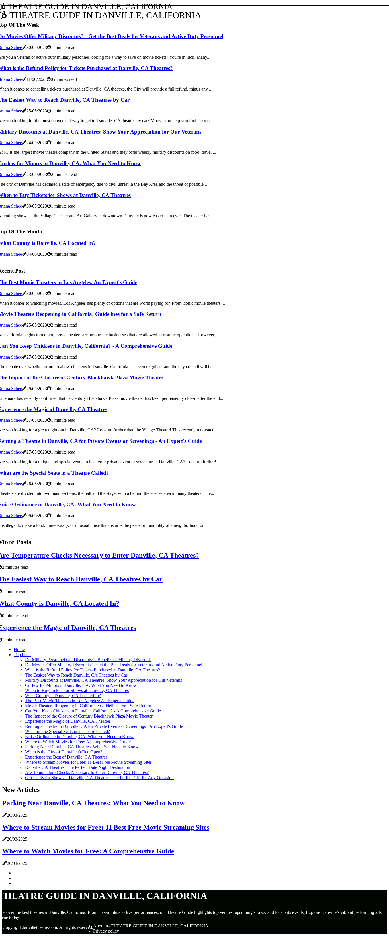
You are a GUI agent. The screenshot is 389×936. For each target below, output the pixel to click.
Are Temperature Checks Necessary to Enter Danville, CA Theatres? (87, 772)
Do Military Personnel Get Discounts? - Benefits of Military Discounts (88, 659)
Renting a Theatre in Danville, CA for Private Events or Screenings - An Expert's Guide (104, 726)
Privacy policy (106, 931)
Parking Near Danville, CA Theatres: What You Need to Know (82, 746)
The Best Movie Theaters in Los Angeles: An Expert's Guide (79, 700)
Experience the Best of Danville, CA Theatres (66, 757)
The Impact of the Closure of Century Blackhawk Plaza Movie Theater (89, 716)
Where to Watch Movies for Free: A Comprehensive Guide (78, 741)
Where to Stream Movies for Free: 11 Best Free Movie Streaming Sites (88, 762)
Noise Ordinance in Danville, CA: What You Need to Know (79, 736)
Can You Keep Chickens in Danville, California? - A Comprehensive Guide (93, 710)
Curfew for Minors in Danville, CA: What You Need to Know (81, 685)
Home (19, 649)
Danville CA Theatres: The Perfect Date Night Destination (77, 767)
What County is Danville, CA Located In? (63, 695)
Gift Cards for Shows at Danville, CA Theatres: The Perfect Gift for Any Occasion (99, 777)
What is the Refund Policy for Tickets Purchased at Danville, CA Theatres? (92, 669)
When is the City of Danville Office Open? (63, 751)
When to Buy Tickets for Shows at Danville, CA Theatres (77, 690)
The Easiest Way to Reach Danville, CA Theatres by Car (76, 675)
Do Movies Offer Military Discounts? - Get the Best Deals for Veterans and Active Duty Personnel (113, 664)
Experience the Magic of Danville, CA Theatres (68, 721)
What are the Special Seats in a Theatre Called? (67, 731)
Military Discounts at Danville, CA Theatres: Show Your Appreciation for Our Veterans (103, 680)
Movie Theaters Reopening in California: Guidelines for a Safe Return (88, 705)
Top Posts (22, 654)
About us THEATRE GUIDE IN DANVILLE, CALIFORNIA (150, 925)
